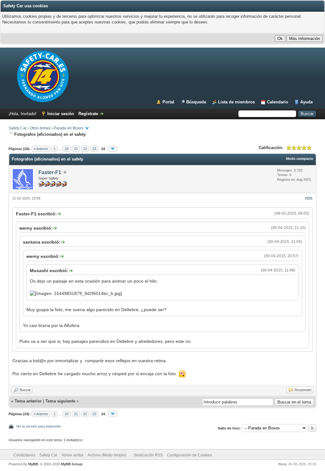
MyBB (33, 464)
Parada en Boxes (68, 128)
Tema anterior (28, 401)
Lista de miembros (236, 102)
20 (67, 149)
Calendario (277, 102)
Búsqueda (196, 102)
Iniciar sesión (60, 113)
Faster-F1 (49, 172)
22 (85, 149)
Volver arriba (72, 455)
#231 (309, 198)
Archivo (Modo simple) (107, 455)
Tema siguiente (60, 401)
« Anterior (41, 149)
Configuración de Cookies (189, 455)
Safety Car (18, 128)
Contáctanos (24, 455)
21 (76, 149)
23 (94, 149)
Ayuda (306, 102)
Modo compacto (299, 158)
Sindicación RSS (148, 455)
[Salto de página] (112, 149)
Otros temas (40, 128)
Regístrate (88, 113)
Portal (168, 102)
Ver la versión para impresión (38, 426)
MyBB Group (72, 464)
